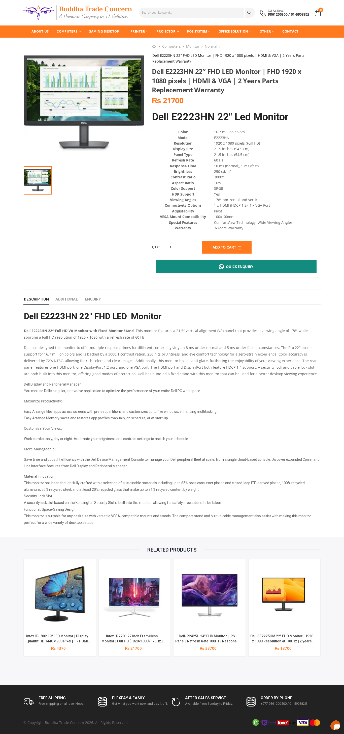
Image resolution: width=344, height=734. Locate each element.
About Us (40, 31)
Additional (66, 299)
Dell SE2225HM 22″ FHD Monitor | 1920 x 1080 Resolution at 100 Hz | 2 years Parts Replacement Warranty (281, 641)
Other (265, 31)
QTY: (156, 246)
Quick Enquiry (239, 266)
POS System (197, 31)
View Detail (59, 622)
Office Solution (233, 31)
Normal (211, 46)
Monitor (192, 46)
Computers (67, 31)
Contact (290, 31)
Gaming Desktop (104, 31)
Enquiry (93, 299)
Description (36, 299)
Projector (166, 31)
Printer (137, 31)
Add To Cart (225, 247)
